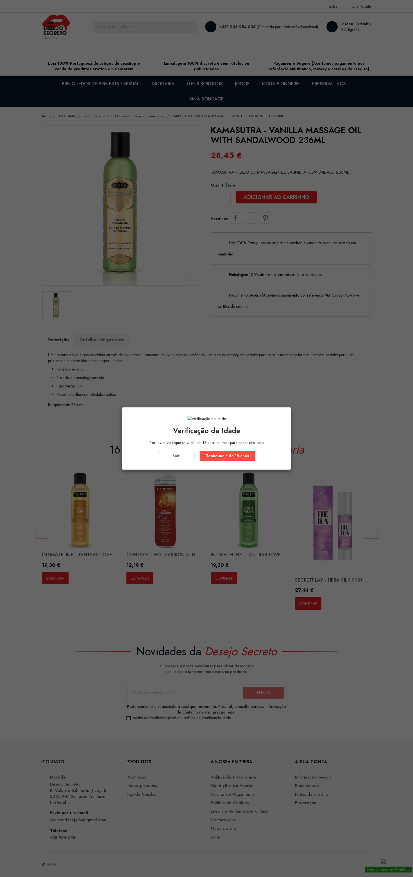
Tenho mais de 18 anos (227, 456)
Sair (176, 456)
